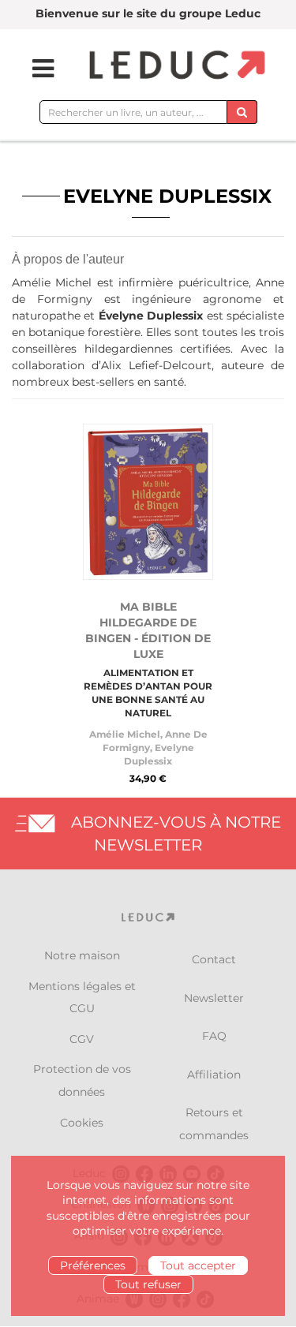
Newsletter (214, 998)
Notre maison (82, 955)
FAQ (214, 1036)
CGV (81, 1039)
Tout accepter (198, 1265)
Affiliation (214, 1074)
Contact (214, 959)
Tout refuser (148, 1284)
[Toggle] (33, 68)
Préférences (93, 1265)
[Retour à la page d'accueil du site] (175, 66)
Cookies (81, 1123)
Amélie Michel (124, 734)
